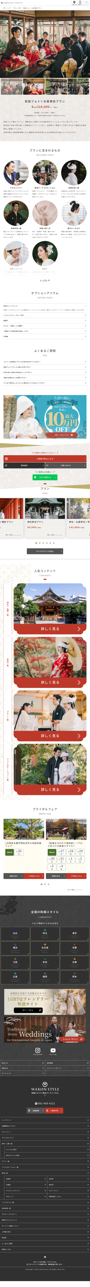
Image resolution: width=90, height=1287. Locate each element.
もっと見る (44, 280)
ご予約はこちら (34, 876)
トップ (8, 8)
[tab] (36, 543)
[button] (47, 1149)
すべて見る (71, 890)
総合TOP (5, 1063)
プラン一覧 (16, 8)
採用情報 (50, 1063)
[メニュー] (86, 2)
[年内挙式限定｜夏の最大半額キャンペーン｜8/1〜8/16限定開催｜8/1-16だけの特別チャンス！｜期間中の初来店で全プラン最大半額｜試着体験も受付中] (45, 417)
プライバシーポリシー (54, 1068)
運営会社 (5, 1068)
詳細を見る (14, 876)
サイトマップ (6, 1073)
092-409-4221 (46, 1103)
